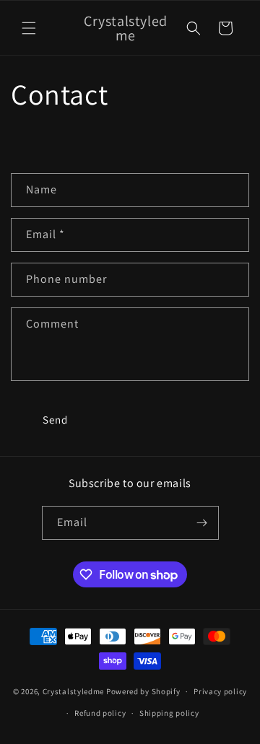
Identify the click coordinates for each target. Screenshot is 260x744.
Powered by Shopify (143, 691)
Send (55, 419)
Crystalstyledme (74, 691)
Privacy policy (220, 691)
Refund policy (100, 713)
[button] (29, 28)
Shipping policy (169, 713)
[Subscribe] (202, 523)
